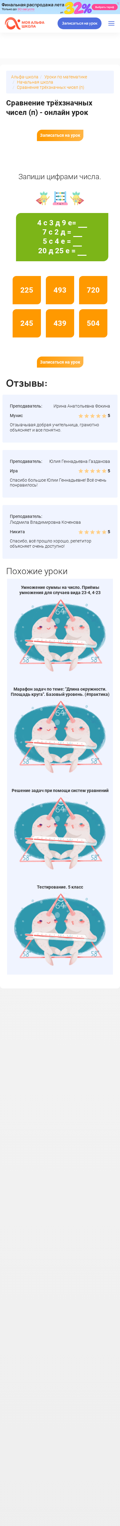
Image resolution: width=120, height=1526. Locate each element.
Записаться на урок (79, 23)
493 (60, 290)
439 (60, 323)
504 (93, 323)
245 (26, 323)
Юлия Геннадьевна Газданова (79, 461)
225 (26, 290)
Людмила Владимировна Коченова (45, 522)
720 (93, 290)
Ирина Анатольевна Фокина (82, 406)
